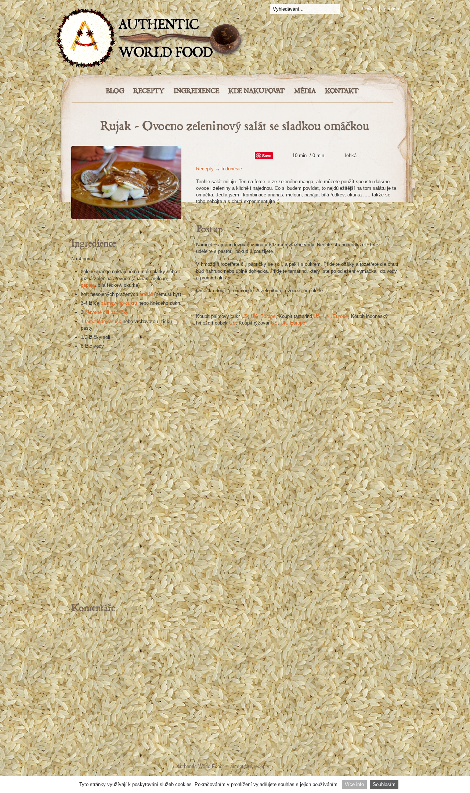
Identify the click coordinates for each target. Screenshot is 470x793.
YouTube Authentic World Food (266, 751)
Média (305, 91)
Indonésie (231, 168)
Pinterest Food (296, 751)
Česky (369, 8)
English (391, 8)
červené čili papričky (107, 312)
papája (88, 285)
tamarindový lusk (103, 321)
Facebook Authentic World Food (162, 752)
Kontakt (342, 91)
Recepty (148, 91)
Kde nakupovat (256, 91)
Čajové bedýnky (126, 471)
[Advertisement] (235, 675)
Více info (354, 784)
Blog (115, 91)
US (244, 316)
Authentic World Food (200, 766)
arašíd (146, 294)
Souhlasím (384, 784)
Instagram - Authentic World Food (320, 751)
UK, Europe (263, 316)
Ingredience (196, 91)
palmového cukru (119, 303)
